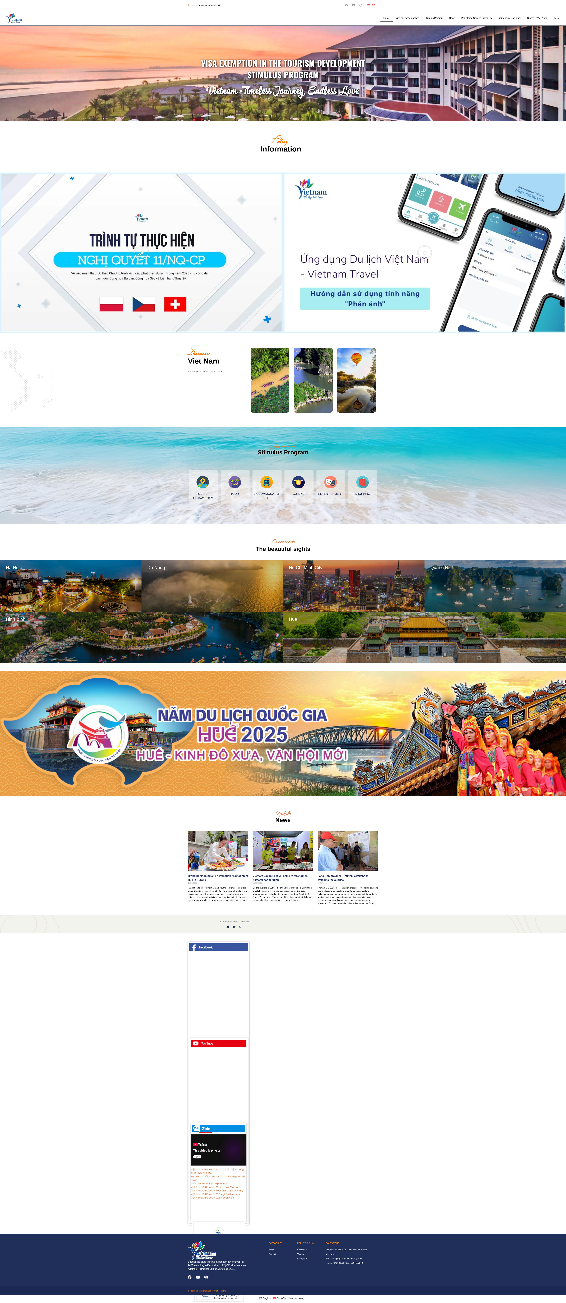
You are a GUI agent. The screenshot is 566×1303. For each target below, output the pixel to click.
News (452, 18)
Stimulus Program (433, 18)
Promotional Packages (509, 18)
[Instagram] (206, 1277)
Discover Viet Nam (537, 18)
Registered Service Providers (476, 18)
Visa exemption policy (407, 18)
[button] (141, 252)
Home (386, 18)
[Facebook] (190, 1277)
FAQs (556, 18)
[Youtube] (198, 1277)
